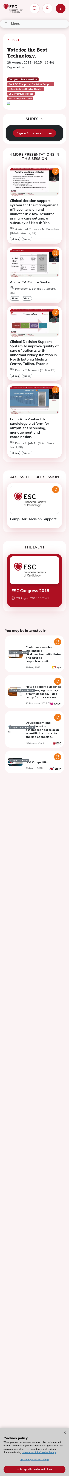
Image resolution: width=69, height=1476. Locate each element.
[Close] (65, 1432)
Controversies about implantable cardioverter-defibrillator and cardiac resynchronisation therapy (43, 656)
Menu (15, 23)
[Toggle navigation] (60, 8)
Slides (15, 238)
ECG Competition (37, 762)
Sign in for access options (35, 133)
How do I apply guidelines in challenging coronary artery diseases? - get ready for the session (43, 692)
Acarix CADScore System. (31, 282)
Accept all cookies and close (36, 1469)
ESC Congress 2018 (30, 590)
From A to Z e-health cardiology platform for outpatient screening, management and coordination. (29, 428)
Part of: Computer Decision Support (31, 84)
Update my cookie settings (34, 1459)
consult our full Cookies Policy (39, 1452)
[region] (34, 1452)
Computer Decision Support (33, 519)
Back (16, 40)
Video (26, 238)
